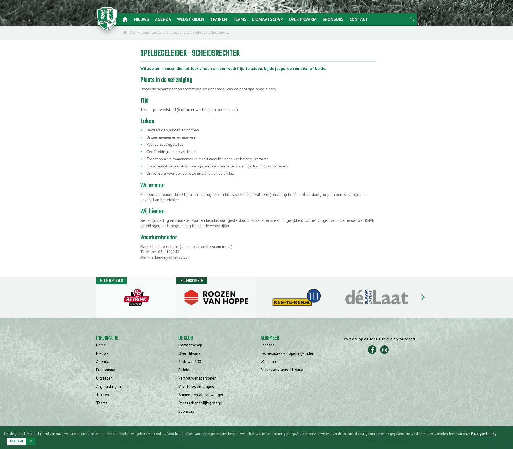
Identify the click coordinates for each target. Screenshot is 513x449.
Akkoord (21, 441)
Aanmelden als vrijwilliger (200, 394)
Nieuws (141, 19)
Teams (239, 19)
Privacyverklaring (483, 433)
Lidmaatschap (267, 19)
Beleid (183, 369)
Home (101, 345)
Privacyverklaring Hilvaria (282, 369)
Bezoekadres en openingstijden (287, 353)
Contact (358, 19)
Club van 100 (189, 361)
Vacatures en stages (196, 386)
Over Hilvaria (303, 19)
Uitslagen (104, 378)
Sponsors (333, 19)
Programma (105, 369)
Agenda (163, 19)
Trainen (218, 19)
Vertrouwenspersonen (197, 378)
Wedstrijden (190, 19)
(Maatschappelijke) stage (200, 402)
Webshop (268, 361)
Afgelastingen (108, 386)
